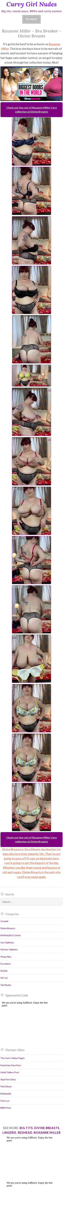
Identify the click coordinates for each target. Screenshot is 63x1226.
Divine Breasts (7, 928)
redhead (25, 1132)
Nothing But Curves (10, 935)
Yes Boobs (5, 985)
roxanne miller (47, 1132)
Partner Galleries (9, 949)
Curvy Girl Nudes (31, 4)
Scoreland (5, 963)
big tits (26, 1128)
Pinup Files (5, 956)
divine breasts (46, 1128)
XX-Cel (4, 978)
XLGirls (4, 970)
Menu (33, 19)
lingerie (9, 1132)
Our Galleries (7, 942)
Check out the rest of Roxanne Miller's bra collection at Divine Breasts (31, 109)
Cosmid (4, 921)
